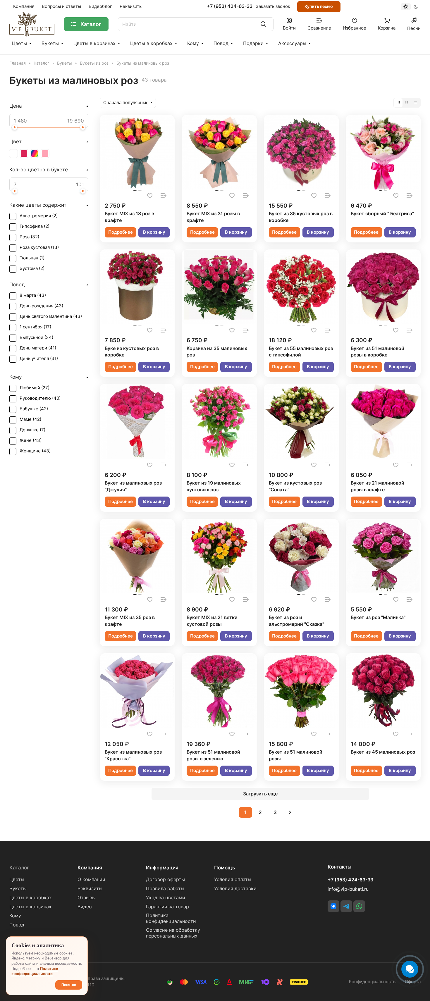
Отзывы (87, 897)
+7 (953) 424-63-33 (229, 6)
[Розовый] (45, 153)
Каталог (19, 868)
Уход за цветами (165, 897)
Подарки (253, 43)
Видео (85, 906)
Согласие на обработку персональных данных (173, 933)
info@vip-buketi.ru (348, 889)
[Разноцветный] (34, 153)
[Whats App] (359, 906)
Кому (193, 43)
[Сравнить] (163, 195)
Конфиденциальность (372, 981)
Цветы (19, 43)
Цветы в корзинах (94, 43)
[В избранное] (150, 195)
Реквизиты (90, 888)
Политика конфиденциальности (171, 918)
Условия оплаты (232, 879)
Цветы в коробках (151, 43)
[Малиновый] (24, 153)
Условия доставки (235, 888)
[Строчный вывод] (407, 102)
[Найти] (263, 24)
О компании (91, 879)
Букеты (50, 43)
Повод (221, 43)
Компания (90, 868)
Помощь (224, 868)
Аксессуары (292, 43)
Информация (162, 868)
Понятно (68, 985)
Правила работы (165, 888)
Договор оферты (165, 879)
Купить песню (319, 6)
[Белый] (13, 153)
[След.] (290, 812)
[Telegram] (346, 906)
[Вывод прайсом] (415, 102)
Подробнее (120, 232)
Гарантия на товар (167, 906)
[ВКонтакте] (333, 906)
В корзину (154, 232)
